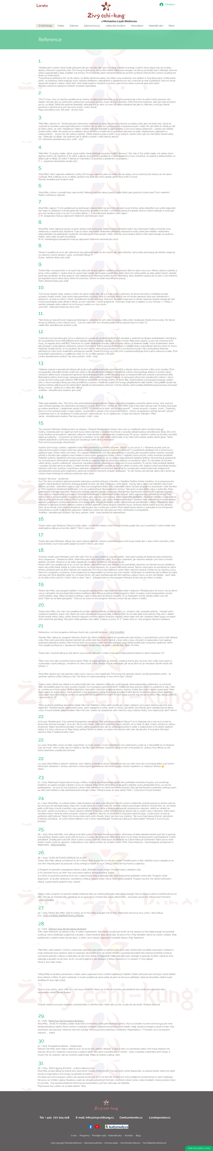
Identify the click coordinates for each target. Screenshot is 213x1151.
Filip (134, 934)
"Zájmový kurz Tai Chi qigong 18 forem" (67, 929)
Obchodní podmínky (93, 1143)
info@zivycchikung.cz (100, 1117)
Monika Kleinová (132, 1143)
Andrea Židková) (152, 1004)
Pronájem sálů (99, 1135)
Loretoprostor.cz (159, 1117)
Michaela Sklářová (73, 1143)
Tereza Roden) (64, 992)
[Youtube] (97, 1126)
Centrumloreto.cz (131, 1117)
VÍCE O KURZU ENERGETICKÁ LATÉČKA (63, 915)
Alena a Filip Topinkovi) (132, 937)
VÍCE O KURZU (116, 632)
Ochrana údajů (111, 1143)
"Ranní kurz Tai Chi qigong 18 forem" (66, 1021)
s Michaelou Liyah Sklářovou (119, 21)
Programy (84, 1135)
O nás (74, 1135)
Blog (138, 1135)
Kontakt (129, 1135)
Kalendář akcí (115, 1135)
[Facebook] (90, 1126)
